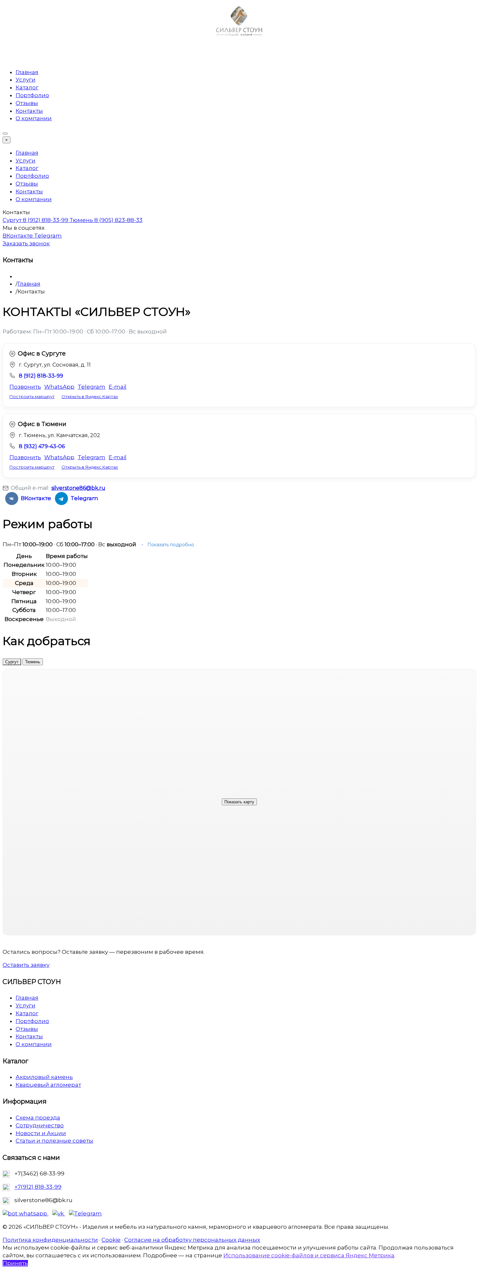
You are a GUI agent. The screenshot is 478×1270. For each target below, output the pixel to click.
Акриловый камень (44, 1077)
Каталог (27, 87)
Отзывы (27, 103)
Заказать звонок (26, 243)
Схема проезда (38, 1117)
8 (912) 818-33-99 (41, 376)
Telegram (48, 235)
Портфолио (32, 95)
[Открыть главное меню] (5, 134)
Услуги (25, 79)
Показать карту (239, 801)
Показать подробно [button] (170, 545)
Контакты (29, 111)
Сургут (12, 661)
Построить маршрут (32, 396)
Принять (15, 1263)
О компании (34, 118)
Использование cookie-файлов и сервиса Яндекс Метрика (308, 1255)
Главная (27, 72)
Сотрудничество (40, 1125)
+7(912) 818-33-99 (37, 1187)
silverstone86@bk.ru (78, 488)
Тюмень (32, 661)
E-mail (117, 386)
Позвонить (25, 386)
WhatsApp (59, 386)
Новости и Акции (41, 1133)
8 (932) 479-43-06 (42, 446)
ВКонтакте (18, 235)
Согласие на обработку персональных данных (192, 1240)
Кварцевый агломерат (48, 1085)
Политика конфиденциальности (50, 1240)
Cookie (111, 1240)
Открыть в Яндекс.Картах (89, 396)
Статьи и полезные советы (54, 1140)
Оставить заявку (26, 965)
